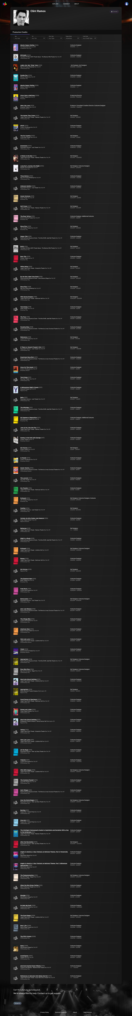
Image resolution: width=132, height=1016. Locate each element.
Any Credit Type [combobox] (87, 38)
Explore (55, 4)
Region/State (69, 36)
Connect (66, 4)
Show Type (51, 36)
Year (16, 36)
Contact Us (17, 1003)
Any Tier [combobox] (34, 38)
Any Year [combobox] (17, 38)
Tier (33, 36)
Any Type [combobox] (51, 38)
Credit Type (85, 36)
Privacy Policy (44, 1012)
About (76, 4)
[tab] (20, 32)
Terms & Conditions (60, 1012)
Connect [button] (115, 11)
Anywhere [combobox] (69, 38)
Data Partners (87, 1012)
